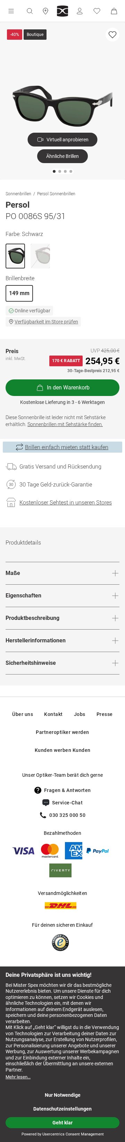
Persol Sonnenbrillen (56, 193)
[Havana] (40, 256)
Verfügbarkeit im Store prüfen (46, 321)
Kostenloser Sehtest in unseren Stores (65, 502)
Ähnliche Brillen (62, 156)
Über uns (22, 714)
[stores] (45, 11)
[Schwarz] (15, 256)
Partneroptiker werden (62, 732)
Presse (105, 714)
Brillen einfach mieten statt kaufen (66, 447)
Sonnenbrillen (18, 193)
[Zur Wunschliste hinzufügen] (112, 34)
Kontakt (53, 714)
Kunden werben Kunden (63, 750)
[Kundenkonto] (79, 11)
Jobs (79, 714)
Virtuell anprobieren (68, 139)
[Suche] (29, 11)
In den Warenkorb (68, 387)
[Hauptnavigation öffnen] (11, 11)
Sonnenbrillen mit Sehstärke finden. (65, 424)
